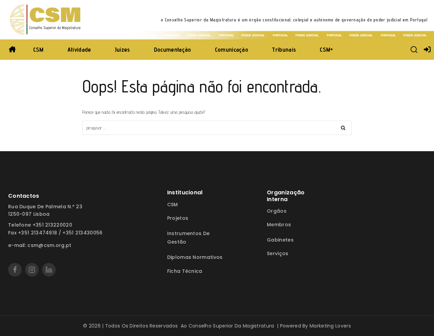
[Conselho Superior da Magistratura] (46, 19)
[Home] (12, 49)
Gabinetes (280, 239)
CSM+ (326, 49)
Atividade (79, 49)
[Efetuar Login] (427, 49)
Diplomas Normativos (195, 257)
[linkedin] (49, 270)
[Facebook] (15, 270)
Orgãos (277, 211)
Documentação (172, 49)
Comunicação (231, 49)
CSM (38, 49)
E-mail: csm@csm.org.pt (40, 245)
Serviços (277, 253)
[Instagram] (32, 270)
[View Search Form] (414, 49)
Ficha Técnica (184, 271)
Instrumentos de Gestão (188, 237)
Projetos (177, 218)
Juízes (122, 49)
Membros (279, 224)
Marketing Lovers (330, 325)
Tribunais (284, 49)
